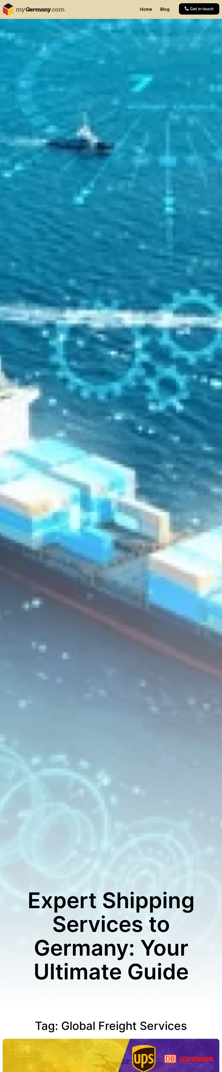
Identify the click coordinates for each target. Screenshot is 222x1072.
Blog (164, 9)
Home (146, 9)
